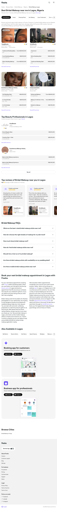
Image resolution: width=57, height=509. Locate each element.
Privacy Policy (4, 485)
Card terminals (4, 474)
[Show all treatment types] (54, 17)
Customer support (5, 458)
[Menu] (54, 2)
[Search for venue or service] (49, 2)
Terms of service (5, 487)
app (36, 288)
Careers (3, 456)
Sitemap (3, 463)
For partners (4, 469)
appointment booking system (42, 300)
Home (3, 7)
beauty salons (5, 288)
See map (38, 12)
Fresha (6, 284)
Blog (2, 460)
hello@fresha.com (47, 304)
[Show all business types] (54, 334)
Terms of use (4, 490)
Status (2, 479)
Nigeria (25, 7)
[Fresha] (4, 2)
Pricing (3, 472)
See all (28, 172)
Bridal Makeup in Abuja (6, 433)
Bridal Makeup (18, 7)
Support (3, 476)
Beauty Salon (9, 7)
